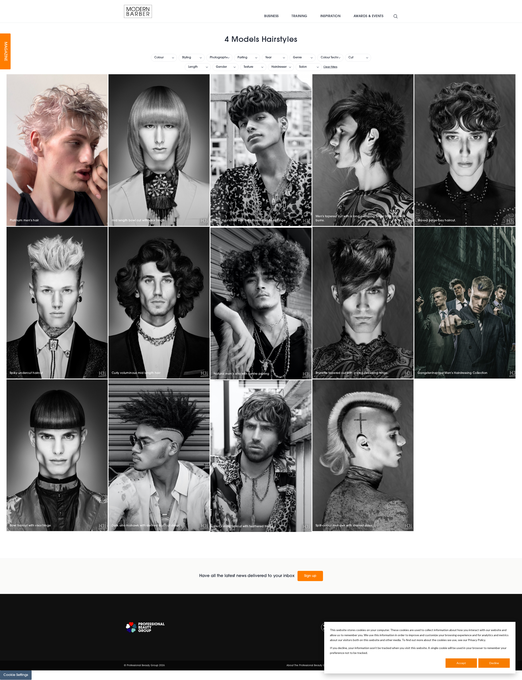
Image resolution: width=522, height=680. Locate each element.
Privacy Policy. (477, 640)
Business (271, 16)
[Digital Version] (3, 25)
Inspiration (330, 16)
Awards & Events (368, 16)
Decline (494, 663)
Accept (461, 663)
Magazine (5, 51)
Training (299, 16)
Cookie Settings (15, 675)
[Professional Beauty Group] (145, 627)
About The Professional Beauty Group (308, 665)
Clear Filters (330, 67)
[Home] (138, 11)
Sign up (310, 576)
